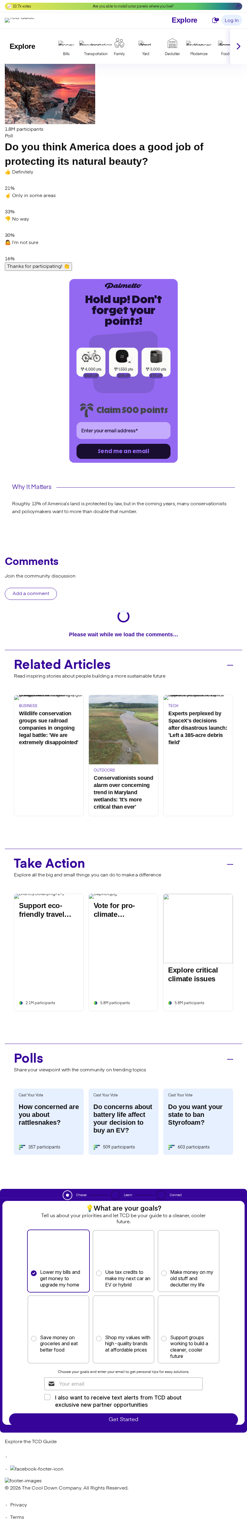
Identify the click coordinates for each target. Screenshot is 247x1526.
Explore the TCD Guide (31, 1442)
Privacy (18, 1505)
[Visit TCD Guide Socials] (16, 1457)
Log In (232, 20)
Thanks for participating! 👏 (38, 266)
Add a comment (31, 593)
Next (238, 46)
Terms (17, 1517)
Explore (184, 20)
